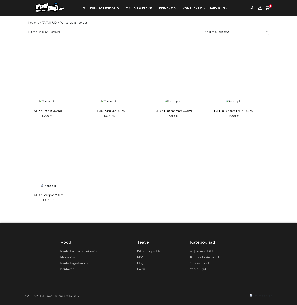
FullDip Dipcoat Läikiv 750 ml (234, 110)
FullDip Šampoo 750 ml (48, 195)
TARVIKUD (49, 22)
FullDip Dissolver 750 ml (109, 110)
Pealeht (33, 22)
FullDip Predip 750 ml (47, 110)
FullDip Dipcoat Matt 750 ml (173, 110)
